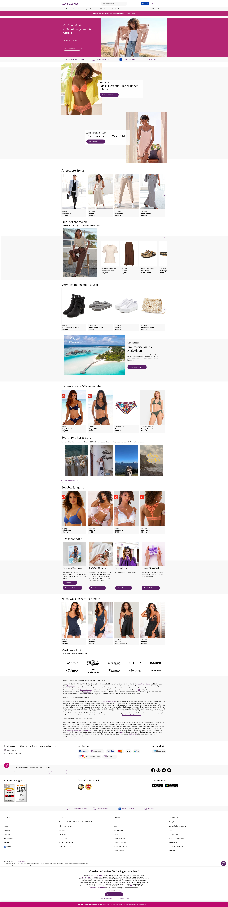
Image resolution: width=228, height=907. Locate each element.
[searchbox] (112, 4)
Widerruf (172, 851)
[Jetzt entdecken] (81, 89)
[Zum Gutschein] (153, 554)
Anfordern (68, 583)
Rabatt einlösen (70, 49)
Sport (146, 9)
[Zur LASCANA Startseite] (70, 3)
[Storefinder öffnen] (153, 4)
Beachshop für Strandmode (131, 715)
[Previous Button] (62, 460)
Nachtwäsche (114, 9)
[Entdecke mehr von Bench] (156, 663)
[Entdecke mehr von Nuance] (114, 670)
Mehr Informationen (122, 899)
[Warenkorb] (165, 4)
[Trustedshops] (81, 787)
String (121, 732)
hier (131, 886)
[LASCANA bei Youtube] (169, 770)
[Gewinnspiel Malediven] (94, 355)
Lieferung (7, 834)
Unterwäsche (146, 684)
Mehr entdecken (69, 481)
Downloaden (95, 588)
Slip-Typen (62, 834)
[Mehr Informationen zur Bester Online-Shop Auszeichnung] (9, 793)
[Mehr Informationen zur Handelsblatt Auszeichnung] (21, 793)
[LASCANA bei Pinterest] (164, 770)
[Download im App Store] (157, 785)
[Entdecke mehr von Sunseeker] (114, 663)
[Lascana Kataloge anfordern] (74, 554)
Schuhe (138, 9)
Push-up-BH (71, 730)
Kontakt (6, 826)
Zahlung (7, 830)
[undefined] (164, 195)
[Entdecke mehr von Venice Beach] (93, 671)
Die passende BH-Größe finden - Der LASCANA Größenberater (80, 822)
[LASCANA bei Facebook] (153, 770)
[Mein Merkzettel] (161, 4)
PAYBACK (10, 846)
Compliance (173, 822)
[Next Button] (165, 460)
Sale (160, 9)
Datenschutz (173, 834)
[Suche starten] (125, 4)
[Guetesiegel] (88, 787)
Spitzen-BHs (133, 734)
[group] (76, 460)
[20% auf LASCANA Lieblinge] (134, 37)
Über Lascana (119, 822)
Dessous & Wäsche (98, 9)
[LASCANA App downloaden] (101, 554)
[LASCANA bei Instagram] (158, 770)
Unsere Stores (118, 830)
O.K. (108, 894)
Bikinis (113, 701)
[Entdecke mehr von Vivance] (135, 670)
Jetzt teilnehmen (135, 367)
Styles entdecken (71, 588)
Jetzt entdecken (107, 95)
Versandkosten (21, 861)
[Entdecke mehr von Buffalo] (93, 663)
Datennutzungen (88, 877)
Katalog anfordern (120, 842)
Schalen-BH (80, 730)
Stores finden (122, 588)
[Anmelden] (157, 4)
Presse (116, 834)
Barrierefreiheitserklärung (177, 826)
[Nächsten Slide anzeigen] (165, 238)
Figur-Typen (63, 838)
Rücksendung (8, 838)
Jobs (115, 826)
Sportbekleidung (86, 690)
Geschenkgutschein (121, 846)
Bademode (70, 9)
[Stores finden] (127, 554)
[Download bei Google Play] (171, 785)
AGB (170, 830)
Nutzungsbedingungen (177, 838)
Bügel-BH (88, 730)
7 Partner (98, 875)
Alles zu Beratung (65, 846)
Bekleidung (82, 9)
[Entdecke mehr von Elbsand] (156, 671)
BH (139, 690)
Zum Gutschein (149, 588)
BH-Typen (62, 830)
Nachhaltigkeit (119, 851)
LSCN (153, 9)
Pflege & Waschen (65, 826)
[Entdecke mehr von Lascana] (72, 663)
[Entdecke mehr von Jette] (135, 663)
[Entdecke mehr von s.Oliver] (72, 670)
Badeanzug (71, 686)
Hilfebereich (8, 822)
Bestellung (7, 842)
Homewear (127, 9)
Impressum (173, 842)
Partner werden (119, 838)
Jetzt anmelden (56, 772)
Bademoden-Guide (66, 842)
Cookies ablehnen (98, 888)
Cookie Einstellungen (176, 846)
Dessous (138, 684)
